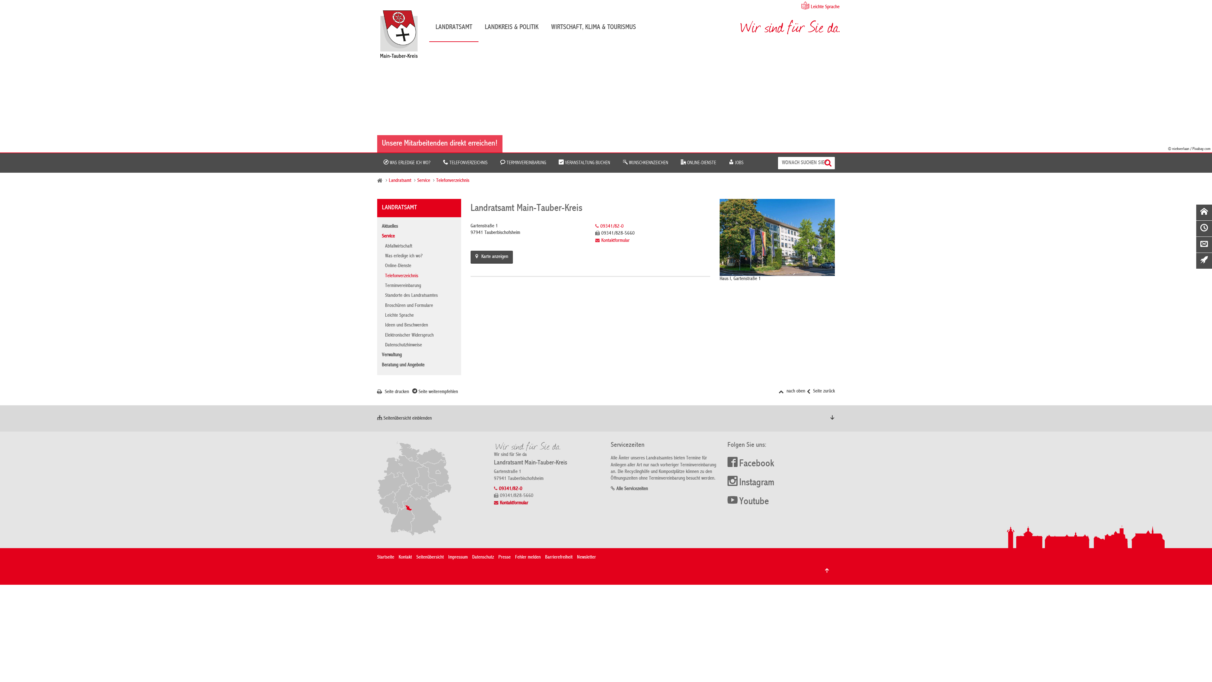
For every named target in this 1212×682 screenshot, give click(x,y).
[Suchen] (829, 163)
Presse (504, 557)
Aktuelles (390, 226)
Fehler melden (528, 557)
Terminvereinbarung (525, 162)
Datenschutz (483, 557)
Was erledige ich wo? (410, 162)
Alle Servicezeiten (632, 489)
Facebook (756, 464)
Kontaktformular (615, 240)
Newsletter (586, 557)
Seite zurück (823, 391)
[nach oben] (827, 570)
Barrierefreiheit (559, 557)
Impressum (458, 557)
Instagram (756, 483)
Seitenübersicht (430, 557)
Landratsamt (454, 27)
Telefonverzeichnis (468, 162)
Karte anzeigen (494, 257)
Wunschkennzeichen (648, 162)
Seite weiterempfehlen (437, 392)
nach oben (795, 391)
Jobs (739, 162)
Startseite (385, 557)
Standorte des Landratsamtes (411, 295)
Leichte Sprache (825, 7)
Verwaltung (392, 355)
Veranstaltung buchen (587, 162)
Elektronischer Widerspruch (409, 335)
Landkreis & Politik (511, 27)
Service (423, 180)
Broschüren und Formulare (409, 305)
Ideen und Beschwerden (406, 325)
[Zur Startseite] (402, 36)
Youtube (754, 502)
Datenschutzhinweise (403, 345)
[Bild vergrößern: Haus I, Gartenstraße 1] (777, 237)
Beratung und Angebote (403, 365)
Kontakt (405, 557)
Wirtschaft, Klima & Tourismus (593, 27)
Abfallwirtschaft (398, 246)
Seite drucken (396, 392)
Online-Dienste (701, 162)
